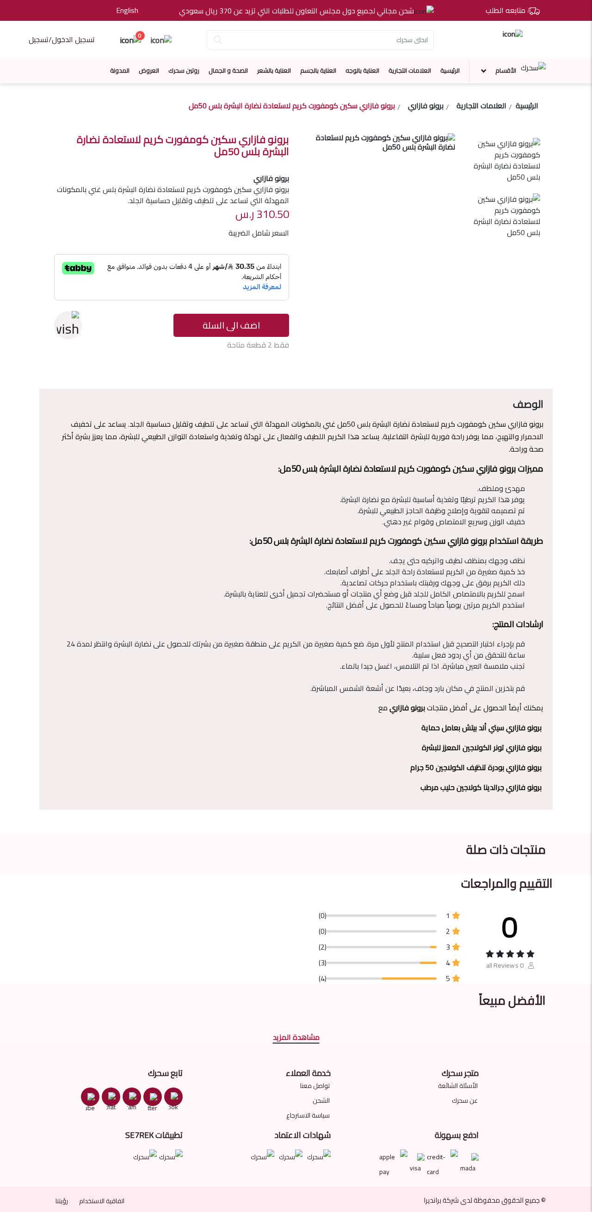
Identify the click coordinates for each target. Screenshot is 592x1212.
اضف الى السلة (231, 325)
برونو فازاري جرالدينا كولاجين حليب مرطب (481, 787)
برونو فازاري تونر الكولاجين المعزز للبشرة (482, 747)
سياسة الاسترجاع (308, 1115)
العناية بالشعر (274, 70)
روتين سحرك (183, 70)
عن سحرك (465, 1100)
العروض (149, 70)
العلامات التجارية (409, 70)
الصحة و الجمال (228, 70)
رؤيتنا (62, 1201)
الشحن (321, 1100)
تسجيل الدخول (73, 39)
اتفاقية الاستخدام (101, 1201)
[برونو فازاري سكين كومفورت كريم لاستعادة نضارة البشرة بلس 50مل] (503, 165)
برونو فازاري (426, 106)
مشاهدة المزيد (296, 1037)
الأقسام (505, 70)
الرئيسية (450, 70)
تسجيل (39, 39)
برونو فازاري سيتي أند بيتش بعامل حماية (481, 727)
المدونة (120, 70)
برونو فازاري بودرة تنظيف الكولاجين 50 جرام (476, 767)
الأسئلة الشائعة (458, 1086)
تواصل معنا (315, 1086)
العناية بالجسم (318, 70)
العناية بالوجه (362, 70)
